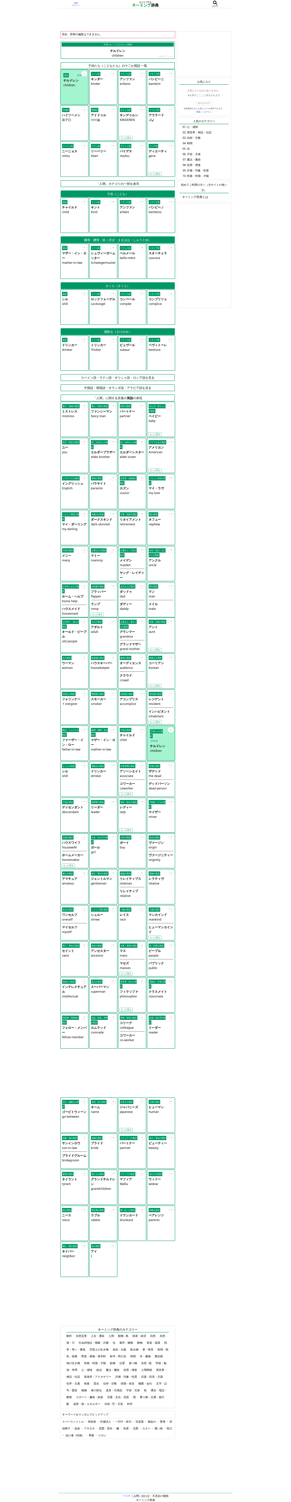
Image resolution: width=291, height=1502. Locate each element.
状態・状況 (128, 1383)
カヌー (146, 1428)
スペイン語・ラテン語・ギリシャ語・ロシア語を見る (117, 378)
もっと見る (126, 137)
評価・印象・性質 (126, 1377)
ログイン (76, 5)
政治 (99, 1370)
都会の (152, 1421)
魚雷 (126, 1428)
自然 (153, 1336)
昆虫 (97, 1383)
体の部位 (96, 1390)
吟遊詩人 (106, 1421)
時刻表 (92, 1421)
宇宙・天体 (133, 1390)
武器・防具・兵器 (152, 1377)
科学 (130, 1404)
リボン (102, 1435)
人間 (112, 1336)
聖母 (163, 1421)
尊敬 (92, 1435)
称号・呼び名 (118, 1356)
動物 (140, 1343)
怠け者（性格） (75, 1435)
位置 (122, 1363)
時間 (133, 1356)
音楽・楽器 (154, 1343)
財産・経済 (140, 1336)
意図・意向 (106, 1428)
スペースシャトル (73, 1421)
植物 (84, 1390)
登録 (76, 3)
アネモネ (89, 1428)
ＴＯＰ (126, 1496)
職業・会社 (145, 1383)
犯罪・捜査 (131, 1370)
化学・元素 (73, 1383)
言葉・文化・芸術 (118, 1397)
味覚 (87, 1383)
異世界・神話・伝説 (199, 132)
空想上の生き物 (99, 1349)
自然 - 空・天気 (114, 1404)
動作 (69, 1336)
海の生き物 (73, 1363)
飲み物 (134, 1349)
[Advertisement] (145, 19)
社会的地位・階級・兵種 (94, 1343)
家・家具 (148, 1349)
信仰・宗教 (110, 1383)
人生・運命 (98, 1336)
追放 (77, 1428)
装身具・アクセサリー (98, 1377)
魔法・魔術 (113, 1370)
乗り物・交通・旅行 (152, 1397)
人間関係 (147, 1370)
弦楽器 (140, 1421)
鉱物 (113, 1363)
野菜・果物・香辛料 (94, 1356)
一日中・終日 (123, 1421)
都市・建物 (126, 1343)
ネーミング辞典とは (195, 197)
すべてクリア (204, 103)
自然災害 (81, 1336)
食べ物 (133, 1363)
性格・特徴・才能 (95, 1363)
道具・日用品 (114, 1390)
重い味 (159, 1428)
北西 (136, 1428)
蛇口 (169, 1428)
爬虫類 (159, 1356)
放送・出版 (120, 1349)
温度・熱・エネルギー (87, 1404)
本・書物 (145, 1356)
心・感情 (87, 1370)
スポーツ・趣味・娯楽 (90, 1397)
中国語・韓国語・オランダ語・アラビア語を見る (117, 388)
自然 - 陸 (146, 1363)
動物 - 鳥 (123, 1336)
